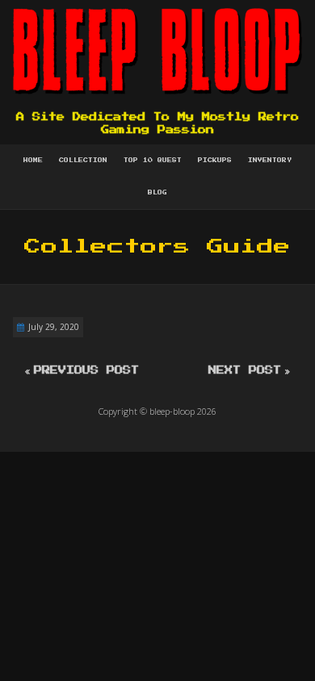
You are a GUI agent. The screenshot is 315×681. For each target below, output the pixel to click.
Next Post (244, 370)
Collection (83, 160)
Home (33, 160)
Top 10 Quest (153, 160)
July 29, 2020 (53, 326)
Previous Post (86, 370)
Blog (157, 192)
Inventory (270, 160)
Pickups (215, 160)
